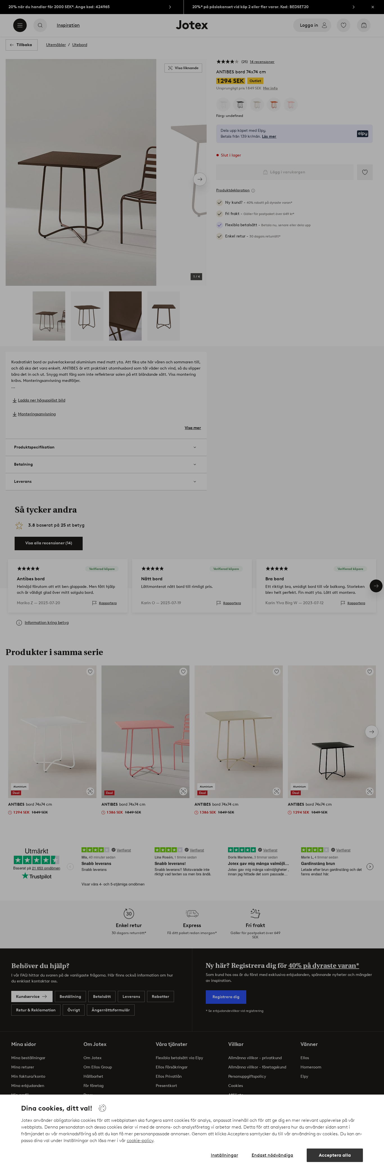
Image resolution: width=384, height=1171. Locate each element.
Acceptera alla (335, 1155)
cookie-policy (140, 1140)
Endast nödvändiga (272, 1155)
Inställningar (224, 1155)
